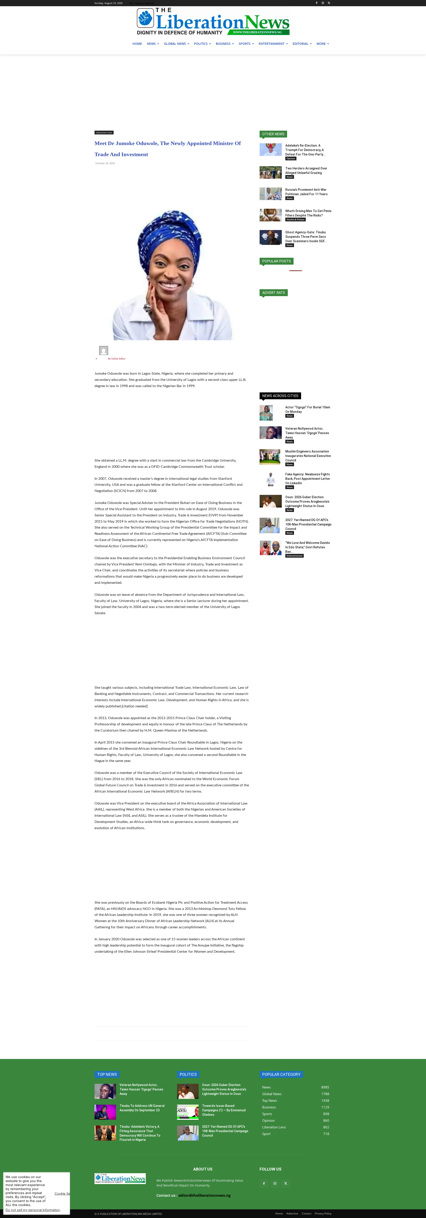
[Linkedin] (150, 173)
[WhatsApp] (99, 173)
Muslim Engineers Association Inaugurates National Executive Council (308, 456)
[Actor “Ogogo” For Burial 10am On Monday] (266, 413)
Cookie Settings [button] (67, 1194)
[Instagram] (322, 3)
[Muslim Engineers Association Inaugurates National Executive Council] (270, 457)
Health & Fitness (295, 219)
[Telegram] (109, 173)
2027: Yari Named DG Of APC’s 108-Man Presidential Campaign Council (308, 524)
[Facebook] (316, 3)
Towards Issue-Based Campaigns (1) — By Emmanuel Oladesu (224, 1110)
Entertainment (294, 555)
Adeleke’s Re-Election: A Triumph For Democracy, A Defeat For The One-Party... (305, 150)
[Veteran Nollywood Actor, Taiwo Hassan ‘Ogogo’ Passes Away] (271, 432)
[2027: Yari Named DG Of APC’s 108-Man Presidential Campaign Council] (270, 525)
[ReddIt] (139, 173)
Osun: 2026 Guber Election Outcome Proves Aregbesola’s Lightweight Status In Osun (307, 501)
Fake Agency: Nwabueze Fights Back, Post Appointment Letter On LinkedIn (307, 478)
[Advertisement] (213, 88)
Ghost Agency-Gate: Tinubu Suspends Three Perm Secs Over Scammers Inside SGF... (306, 236)
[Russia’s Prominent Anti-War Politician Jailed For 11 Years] (271, 193)
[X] (328, 3)
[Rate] (295, 342)
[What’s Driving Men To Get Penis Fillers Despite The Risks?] (271, 215)
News (290, 176)
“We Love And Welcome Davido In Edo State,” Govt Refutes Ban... (307, 547)
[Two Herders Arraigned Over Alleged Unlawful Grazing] (271, 172)
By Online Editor (116, 359)
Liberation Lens (104, 132)
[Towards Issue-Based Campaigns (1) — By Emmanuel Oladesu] (188, 1112)
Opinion (291, 158)
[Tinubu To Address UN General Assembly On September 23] (105, 1112)
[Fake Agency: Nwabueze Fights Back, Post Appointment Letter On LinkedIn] (271, 479)
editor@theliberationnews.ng (204, 1195)
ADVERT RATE (273, 293)
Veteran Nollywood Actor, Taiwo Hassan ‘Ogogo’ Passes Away (307, 433)
